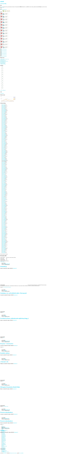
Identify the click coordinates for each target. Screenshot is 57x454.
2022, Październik (4, 135)
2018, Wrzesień (4, 169)
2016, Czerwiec (4, 187)
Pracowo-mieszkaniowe (6, 412)
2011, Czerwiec (4, 222)
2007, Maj (3, 251)
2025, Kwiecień (4, 114)
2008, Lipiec (3, 243)
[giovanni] (3, 77)
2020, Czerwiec (4, 154)
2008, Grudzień (4, 240)
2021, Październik (4, 143)
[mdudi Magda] (3, 9)
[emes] (3, 75)
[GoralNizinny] (3, 79)
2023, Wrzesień (4, 127)
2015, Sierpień (3, 194)
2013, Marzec (3, 210)
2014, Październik (4, 199)
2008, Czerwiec (4, 244)
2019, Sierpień (3, 161)
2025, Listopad (4, 109)
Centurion (2, 63)
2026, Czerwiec (4, 105)
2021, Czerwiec (4, 146)
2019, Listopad (4, 159)
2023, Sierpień (3, 128)
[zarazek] (3, 68)
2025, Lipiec (3, 112)
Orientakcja (3, 266)
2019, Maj (3, 163)
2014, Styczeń (3, 203)
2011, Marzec (3, 224)
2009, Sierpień (3, 234)
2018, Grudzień (4, 167)
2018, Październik (4, 168)
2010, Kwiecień (4, 231)
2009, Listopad (4, 232)
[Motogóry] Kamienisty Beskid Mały (10, 387)
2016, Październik (4, 184)
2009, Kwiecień (4, 237)
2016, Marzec (3, 189)
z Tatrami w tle (4, 361)
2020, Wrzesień (4, 152)
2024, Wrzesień (4, 119)
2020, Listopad (4, 151)
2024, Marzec (3, 123)
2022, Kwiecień (4, 139)
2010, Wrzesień (4, 227)
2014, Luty (3, 202)
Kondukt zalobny (5, 353)
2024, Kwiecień (4, 122)
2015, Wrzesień (4, 193)
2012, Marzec (3, 216)
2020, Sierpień (3, 153)
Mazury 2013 (3, 439)
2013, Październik (4, 205)
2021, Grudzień (4, 142)
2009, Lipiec (3, 235)
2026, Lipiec (3, 104)
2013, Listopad (4, 204)
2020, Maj (3, 155)
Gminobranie (3, 434)
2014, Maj (3, 200)
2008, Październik (4, 241)
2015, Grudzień (4, 191)
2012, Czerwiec (4, 214)
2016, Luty (3, 190)
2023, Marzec (3, 131)
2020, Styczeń (3, 158)
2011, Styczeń (3, 225)
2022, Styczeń (3, 141)
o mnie (3, 7)
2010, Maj (3, 230)
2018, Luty (3, 174)
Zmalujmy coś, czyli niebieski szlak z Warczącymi (13, 293)
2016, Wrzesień (4, 185)
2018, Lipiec (3, 170)
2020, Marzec (3, 156)
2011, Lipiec (3, 221)
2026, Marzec (3, 107)
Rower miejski (2, 62)
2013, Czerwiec (4, 208)
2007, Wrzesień (4, 248)
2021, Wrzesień (4, 144)
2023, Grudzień (4, 125)
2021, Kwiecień (4, 147)
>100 (2, 427)
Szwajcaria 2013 (4, 448)
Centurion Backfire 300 (4, 59)
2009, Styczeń (3, 239)
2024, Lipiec (3, 120)
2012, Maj (3, 215)
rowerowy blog (3, 3)
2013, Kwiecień (4, 209)
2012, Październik (4, 211)
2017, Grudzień (4, 175)
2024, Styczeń (3, 124)
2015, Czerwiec (4, 195)
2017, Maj (3, 180)
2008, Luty (3, 247)
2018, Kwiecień (4, 172)
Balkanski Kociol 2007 (5, 430)
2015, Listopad (4, 192)
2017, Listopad (4, 176)
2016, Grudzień (4, 183)
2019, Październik (4, 160)
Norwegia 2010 (4, 442)
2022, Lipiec (3, 137)
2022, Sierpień (3, 136)
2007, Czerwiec (4, 250)
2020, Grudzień (4, 150)
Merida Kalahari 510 (4, 61)
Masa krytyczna (4, 438)
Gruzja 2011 (3, 435)
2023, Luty (3, 132)
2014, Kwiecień (4, 201)
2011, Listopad (4, 218)
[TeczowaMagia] (3, 85)
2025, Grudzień (4, 108)
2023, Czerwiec (4, 129)
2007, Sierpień (3, 249)
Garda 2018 (3, 433)
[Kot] (3, 83)
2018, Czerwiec (4, 171)
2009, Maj (3, 236)
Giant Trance (3, 60)
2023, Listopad (4, 126)
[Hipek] (3, 81)
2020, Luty (3, 157)
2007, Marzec (3, 252)
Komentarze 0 (15, 268)
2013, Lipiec (3, 207)
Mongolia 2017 (4, 440)
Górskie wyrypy (6, 406)
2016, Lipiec (3, 186)
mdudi (2, 1)
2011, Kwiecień (4, 223)
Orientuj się (3, 443)
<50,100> (3, 426)
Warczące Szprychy (4, 450)
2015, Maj (3, 196)
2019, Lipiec (3, 162)
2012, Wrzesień (4, 212)
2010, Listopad (4, 226)
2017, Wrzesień (4, 177)
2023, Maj (3, 130)
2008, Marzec (3, 246)
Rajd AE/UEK (3, 444)
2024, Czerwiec (4, 121)
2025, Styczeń (3, 116)
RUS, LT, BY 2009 (4, 446)
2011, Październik (4, 219)
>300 (2, 428)
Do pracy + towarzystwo (6, 343)
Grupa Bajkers (2, 93)
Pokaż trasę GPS (3, 311)
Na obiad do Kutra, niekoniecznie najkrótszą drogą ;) (14, 318)
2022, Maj (3, 138)
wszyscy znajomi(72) (3, 90)
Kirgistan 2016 (4, 437)
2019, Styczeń (3, 166)
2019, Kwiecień (4, 164)
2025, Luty (3, 115)
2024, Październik (4, 118)
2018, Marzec (3, 173)
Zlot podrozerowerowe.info (5, 451)
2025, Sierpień (3, 111)
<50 (3, 312)
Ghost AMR (5, 290)
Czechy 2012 (3, 432)
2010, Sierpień (3, 228)
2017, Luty (3, 182)
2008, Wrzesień (4, 242)
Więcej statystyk (2, 261)
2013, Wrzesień (4, 206)
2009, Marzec (3, 238)
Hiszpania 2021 (4, 436)
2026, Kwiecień (4, 106)
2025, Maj (3, 113)
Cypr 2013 (3, 431)
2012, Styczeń (3, 217)
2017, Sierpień (3, 178)
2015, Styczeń (3, 198)
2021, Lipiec (3, 145)
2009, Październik (4, 233)
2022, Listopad (4, 134)
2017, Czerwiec (4, 179)
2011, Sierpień (3, 220)
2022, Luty (3, 140)
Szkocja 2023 (3, 447)
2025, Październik (4, 110)
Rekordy (3, 445)
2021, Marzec (3, 148)
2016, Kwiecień (4, 188)
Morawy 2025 (3, 441)
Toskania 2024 (3, 449)
